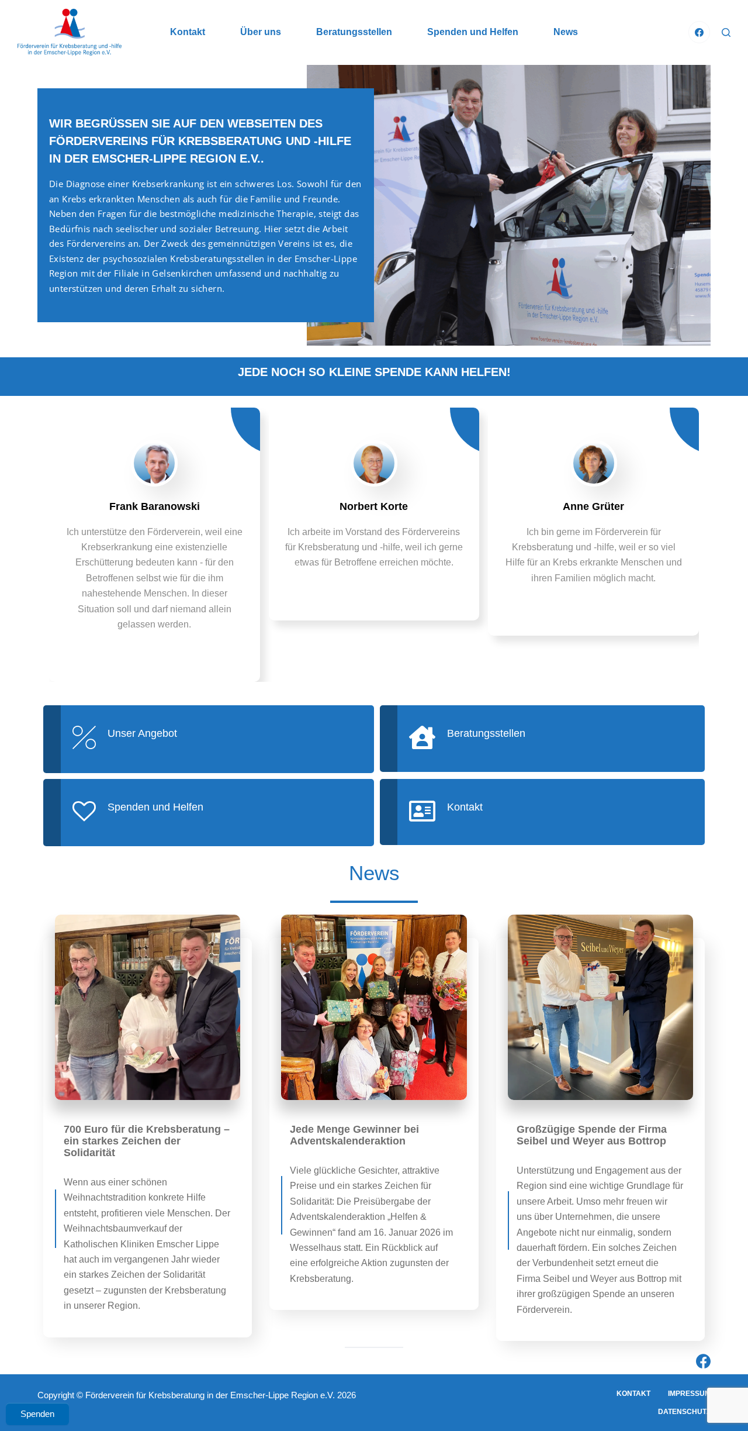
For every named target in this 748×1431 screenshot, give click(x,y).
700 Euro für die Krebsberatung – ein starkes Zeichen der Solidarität (147, 1140)
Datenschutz (684, 1412)
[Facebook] (699, 32)
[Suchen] (726, 32)
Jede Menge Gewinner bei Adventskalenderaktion (354, 1135)
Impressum (689, 1393)
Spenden (37, 1414)
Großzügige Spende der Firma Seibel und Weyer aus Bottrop (592, 1135)
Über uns (260, 32)
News (565, 32)
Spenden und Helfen (472, 32)
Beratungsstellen (354, 32)
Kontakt (187, 32)
